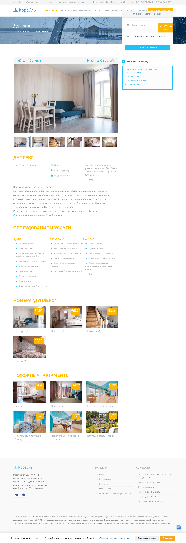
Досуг (97, 11)
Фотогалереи (105, 489)
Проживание (81, 11)
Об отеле (64, 11)
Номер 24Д (94, 331)
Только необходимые (147, 538)
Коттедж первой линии (101, 435)
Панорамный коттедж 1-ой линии (65, 437)
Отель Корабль (22, 31)
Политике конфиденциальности (114, 538)
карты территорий (151, 482)
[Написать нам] (179, 527)
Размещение (105, 479)
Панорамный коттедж (100, 406)
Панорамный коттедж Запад (28, 437)
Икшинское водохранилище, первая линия (67, 2)
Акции (130, 11)
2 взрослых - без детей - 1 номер (149, 36)
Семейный (21, 406)
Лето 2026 (51, 11)
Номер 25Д (21, 361)
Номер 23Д (57, 331)
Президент (57, 406)
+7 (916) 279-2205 (144, 2)
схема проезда (149, 487)
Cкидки (17, 215)
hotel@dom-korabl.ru (105, 2)
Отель (102, 475)
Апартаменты (42, 31)
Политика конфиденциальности (115, 494)
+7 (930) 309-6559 (164, 2)
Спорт (141, 11)
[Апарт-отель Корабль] (23, 468)
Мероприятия (113, 11)
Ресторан (103, 484)
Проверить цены (145, 47)
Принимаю (167, 538)
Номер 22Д (21, 331)
